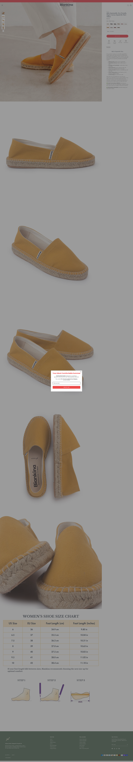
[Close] (81, 372)
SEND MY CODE (66, 387)
